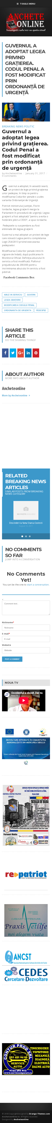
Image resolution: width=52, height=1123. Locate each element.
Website (6, 645)
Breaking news (12, 126)
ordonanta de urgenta (17, 310)
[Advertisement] (26, 436)
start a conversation (38, 584)
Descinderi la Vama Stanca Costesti (25, 522)
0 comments (9, 175)
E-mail (6, 633)
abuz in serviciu (13, 294)
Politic (29, 126)
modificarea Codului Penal (19, 305)
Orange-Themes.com (39, 1113)
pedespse (41, 310)
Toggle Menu (27, 3)
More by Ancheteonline (14, 395)
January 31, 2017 (35, 173)
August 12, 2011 (26, 526)
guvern (31, 294)
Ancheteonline (13, 173)
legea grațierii (12, 299)
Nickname (8, 622)
